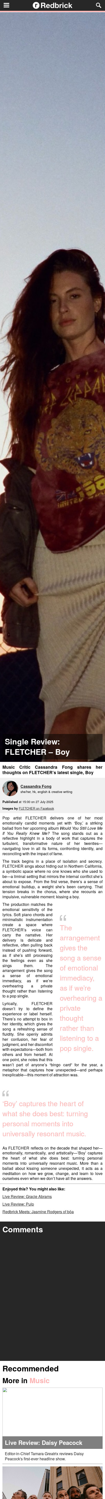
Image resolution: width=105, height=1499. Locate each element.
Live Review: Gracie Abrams (27, 1196)
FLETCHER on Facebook (36, 808)
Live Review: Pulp (18, 1204)
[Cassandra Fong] (11, 788)
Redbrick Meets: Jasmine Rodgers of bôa (38, 1211)
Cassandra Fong (36, 786)
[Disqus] (52, 1298)
